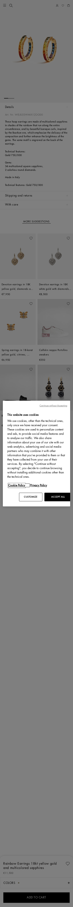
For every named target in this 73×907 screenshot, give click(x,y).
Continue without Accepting (53, 406)
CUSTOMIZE (30, 497)
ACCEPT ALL (58, 497)
